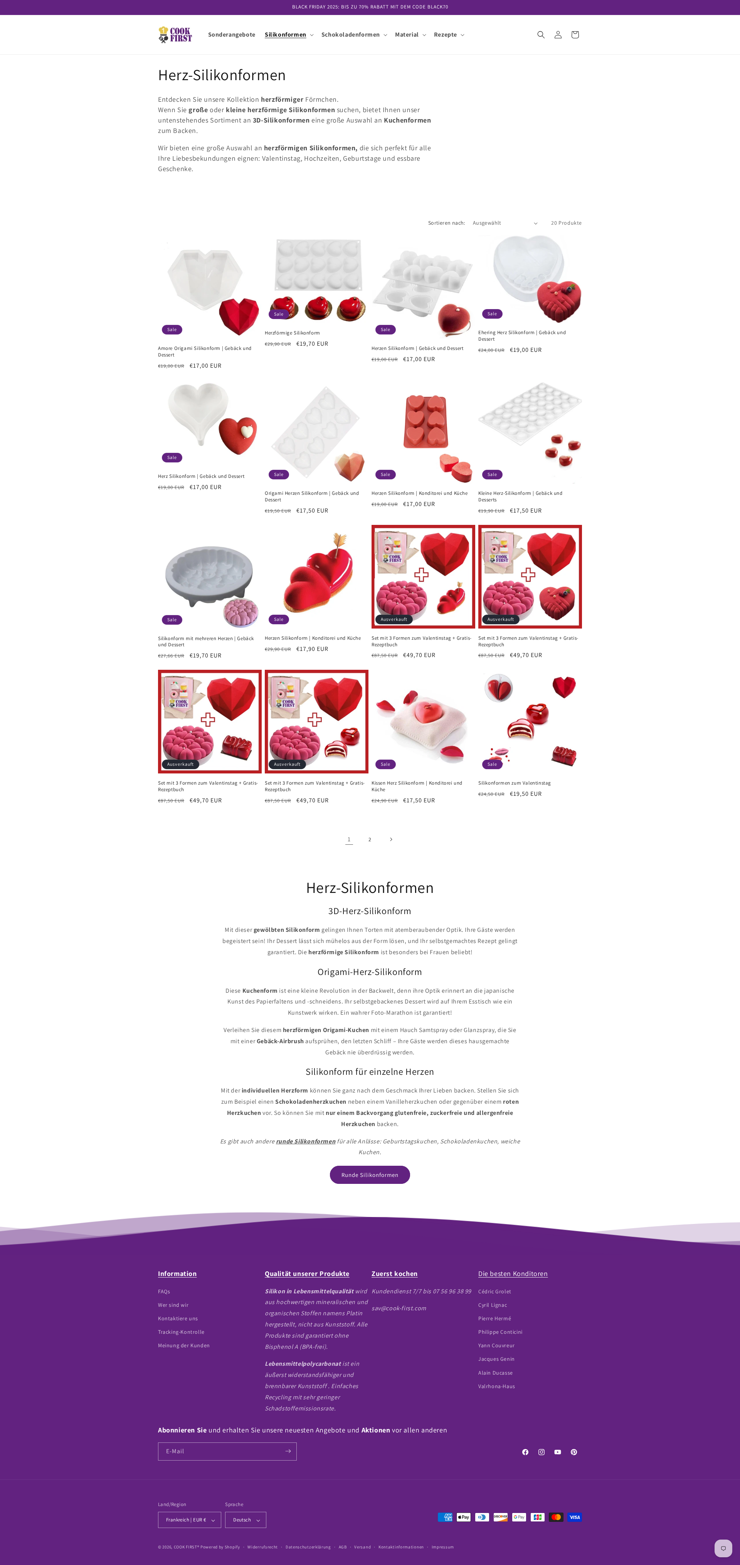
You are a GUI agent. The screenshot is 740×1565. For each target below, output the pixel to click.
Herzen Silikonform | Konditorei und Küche (420, 493)
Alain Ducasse (495, 1372)
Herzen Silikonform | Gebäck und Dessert (417, 348)
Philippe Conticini (500, 1331)
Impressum (443, 1547)
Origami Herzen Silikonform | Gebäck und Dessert (312, 496)
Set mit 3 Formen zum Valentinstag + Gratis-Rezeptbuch (422, 641)
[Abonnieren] (287, 1451)
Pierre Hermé (494, 1318)
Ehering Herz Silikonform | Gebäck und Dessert (522, 335)
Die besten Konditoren (513, 1273)
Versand (362, 1547)
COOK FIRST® (187, 1547)
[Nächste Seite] (390, 839)
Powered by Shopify (220, 1547)
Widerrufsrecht (262, 1547)
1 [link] (349, 839)
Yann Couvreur (496, 1345)
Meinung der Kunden (184, 1345)
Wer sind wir (173, 1304)
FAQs (164, 1291)
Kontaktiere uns (178, 1318)
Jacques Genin (496, 1358)
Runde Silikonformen (370, 1174)
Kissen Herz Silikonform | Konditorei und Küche (417, 786)
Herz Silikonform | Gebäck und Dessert (201, 476)
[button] (288, 35)
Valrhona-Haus (496, 1385)
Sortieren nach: (446, 222)
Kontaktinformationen (401, 1547)
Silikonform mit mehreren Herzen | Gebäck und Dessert (206, 641)
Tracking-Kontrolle (181, 1331)
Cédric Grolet (494, 1291)
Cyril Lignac (492, 1304)
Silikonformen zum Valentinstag (514, 783)
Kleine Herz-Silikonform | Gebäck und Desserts (520, 496)
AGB (343, 1547)
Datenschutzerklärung (308, 1547)
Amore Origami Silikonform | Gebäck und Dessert (205, 351)
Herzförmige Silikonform (292, 333)
